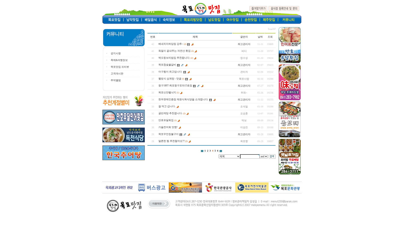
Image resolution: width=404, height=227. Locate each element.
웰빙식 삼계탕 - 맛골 (169, 78)
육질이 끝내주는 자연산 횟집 (174, 50)
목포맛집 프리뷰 (120, 66)
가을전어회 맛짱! (168, 127)
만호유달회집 (166, 120)
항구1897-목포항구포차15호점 (175, 85)
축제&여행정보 (119, 60)
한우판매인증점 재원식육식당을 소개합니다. (183, 99)
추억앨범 (116, 80)
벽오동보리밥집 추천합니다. (174, 57)
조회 (270, 36)
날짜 (260, 36)
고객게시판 (117, 73)
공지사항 (116, 53)
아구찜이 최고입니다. (170, 71)
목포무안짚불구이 (168, 134)
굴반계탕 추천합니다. (170, 113)
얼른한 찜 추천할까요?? (171, 141)
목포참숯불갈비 (167, 64)
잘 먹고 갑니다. (166, 106)
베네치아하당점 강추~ (170, 43)
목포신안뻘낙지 (167, 92)
